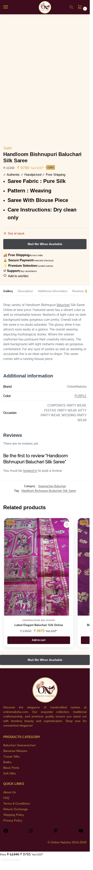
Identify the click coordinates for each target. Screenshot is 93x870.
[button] (81, 7)
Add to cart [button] (38, 640)
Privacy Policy (12, 820)
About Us (9, 792)
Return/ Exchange (15, 809)
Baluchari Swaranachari (19, 745)
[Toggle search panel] (71, 7)
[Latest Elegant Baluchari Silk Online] (36, 567)
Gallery (8, 291)
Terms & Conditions (16, 803)
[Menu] (9, 7)
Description (25, 291)
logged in (30, 471)
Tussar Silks (11, 756)
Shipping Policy (13, 814)
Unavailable (10, 860)
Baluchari (63, 305)
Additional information (52, 291)
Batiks (7, 762)
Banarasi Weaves (15, 751)
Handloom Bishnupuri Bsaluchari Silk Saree (48, 490)
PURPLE (81, 396)
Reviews (78, 291)
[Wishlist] (67, 524)
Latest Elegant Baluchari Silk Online (38, 625)
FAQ (6, 798)
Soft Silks (9, 773)
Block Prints (11, 767)
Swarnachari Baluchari (52, 486)
